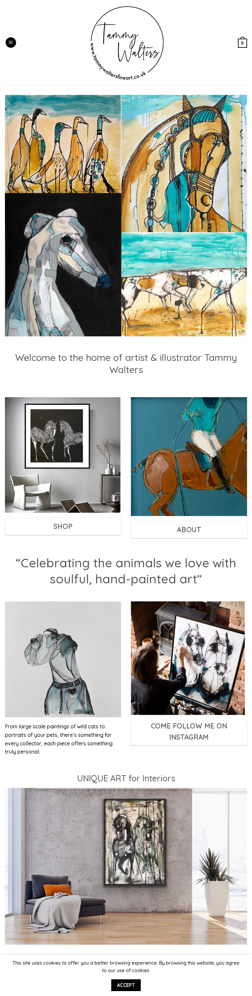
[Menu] (11, 42)
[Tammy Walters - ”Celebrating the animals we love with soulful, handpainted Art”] (127, 42)
